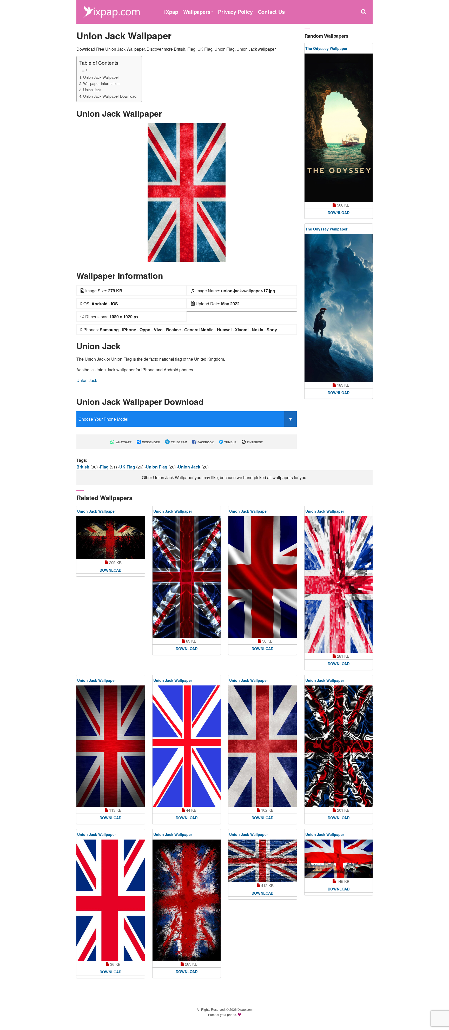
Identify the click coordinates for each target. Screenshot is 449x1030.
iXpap (171, 11)
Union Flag (157, 467)
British (83, 467)
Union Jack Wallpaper (101, 77)
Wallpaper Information (101, 83)
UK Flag (127, 467)
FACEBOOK (205, 442)
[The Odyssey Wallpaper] (339, 128)
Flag (105, 467)
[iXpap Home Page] (111, 11)
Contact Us (271, 11)
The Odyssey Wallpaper (326, 48)
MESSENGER (150, 442)
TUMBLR (229, 442)
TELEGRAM (178, 442)
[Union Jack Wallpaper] (187, 192)
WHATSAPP (123, 442)
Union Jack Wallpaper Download (109, 96)
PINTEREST (254, 442)
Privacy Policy (235, 11)
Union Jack (92, 89)
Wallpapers (196, 11)
